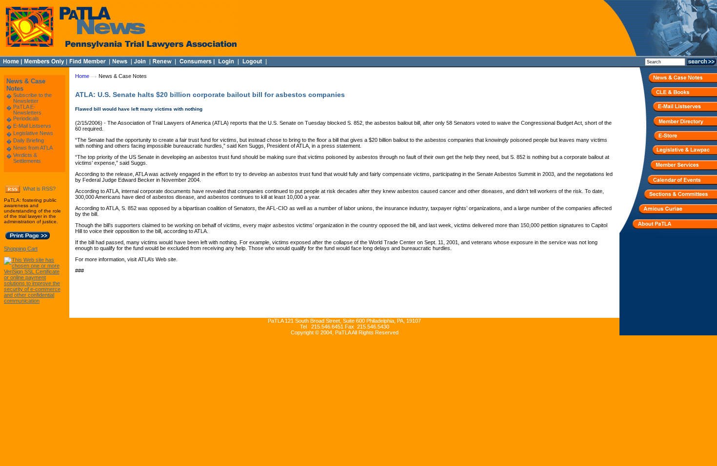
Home (82, 76)
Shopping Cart (21, 249)
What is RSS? (39, 189)
